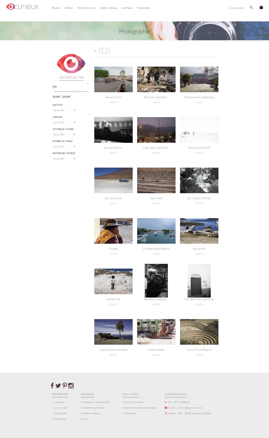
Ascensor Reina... (113, 147)
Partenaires (143, 7)
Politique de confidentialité (96, 402)
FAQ (85, 418)
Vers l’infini (156, 198)
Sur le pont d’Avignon (199, 349)
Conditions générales (94, 407)
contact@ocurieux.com (189, 407)
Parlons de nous (86, 7)
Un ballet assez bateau (156, 248)
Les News (127, 7)
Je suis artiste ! (237, 7)
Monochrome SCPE (199, 147)
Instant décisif (156, 349)
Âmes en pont (113, 97)
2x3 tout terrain (113, 198)
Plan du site (61, 413)
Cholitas (113, 248)
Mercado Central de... (156, 97)
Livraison (59, 402)
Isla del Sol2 (113, 299)
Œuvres (56, 7)
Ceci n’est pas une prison (199, 299)
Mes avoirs (130, 413)
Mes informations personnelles (141, 407)
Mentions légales (91, 413)
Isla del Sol (199, 248)
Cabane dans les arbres (113, 349)
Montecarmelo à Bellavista (199, 97)
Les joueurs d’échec (199, 198)
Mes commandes (134, 402)
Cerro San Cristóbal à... (156, 147)
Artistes (69, 7)
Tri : (95, 51)
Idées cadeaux (108, 7)
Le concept (61, 407)
